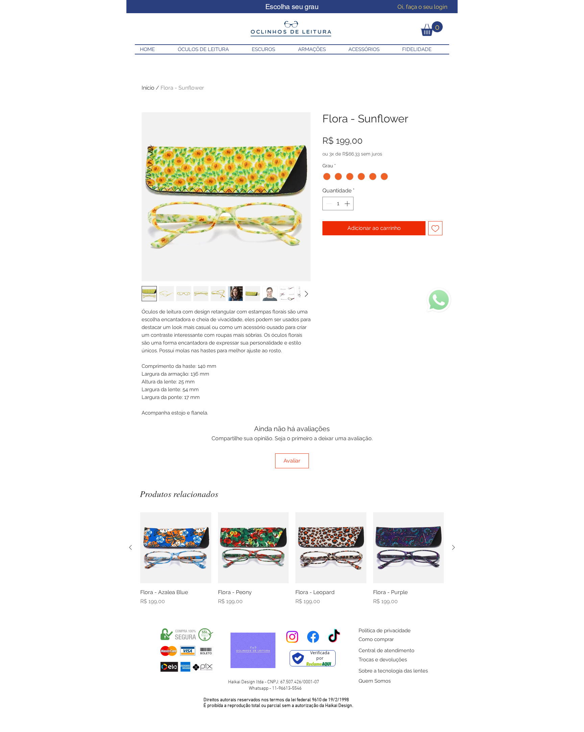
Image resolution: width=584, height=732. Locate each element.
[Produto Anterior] (130, 547)
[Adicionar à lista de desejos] (435, 228)
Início (148, 88)
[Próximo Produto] (453, 547)
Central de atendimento (386, 650)
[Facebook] (313, 637)
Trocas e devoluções (383, 660)
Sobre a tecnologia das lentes (393, 671)
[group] (292, 559)
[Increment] (347, 203)
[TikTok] (334, 637)
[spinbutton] (338, 203)
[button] (432, 28)
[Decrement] (328, 203)
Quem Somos (375, 681)
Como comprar (376, 639)
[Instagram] (292, 637)
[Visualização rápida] (175, 547)
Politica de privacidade (385, 631)
